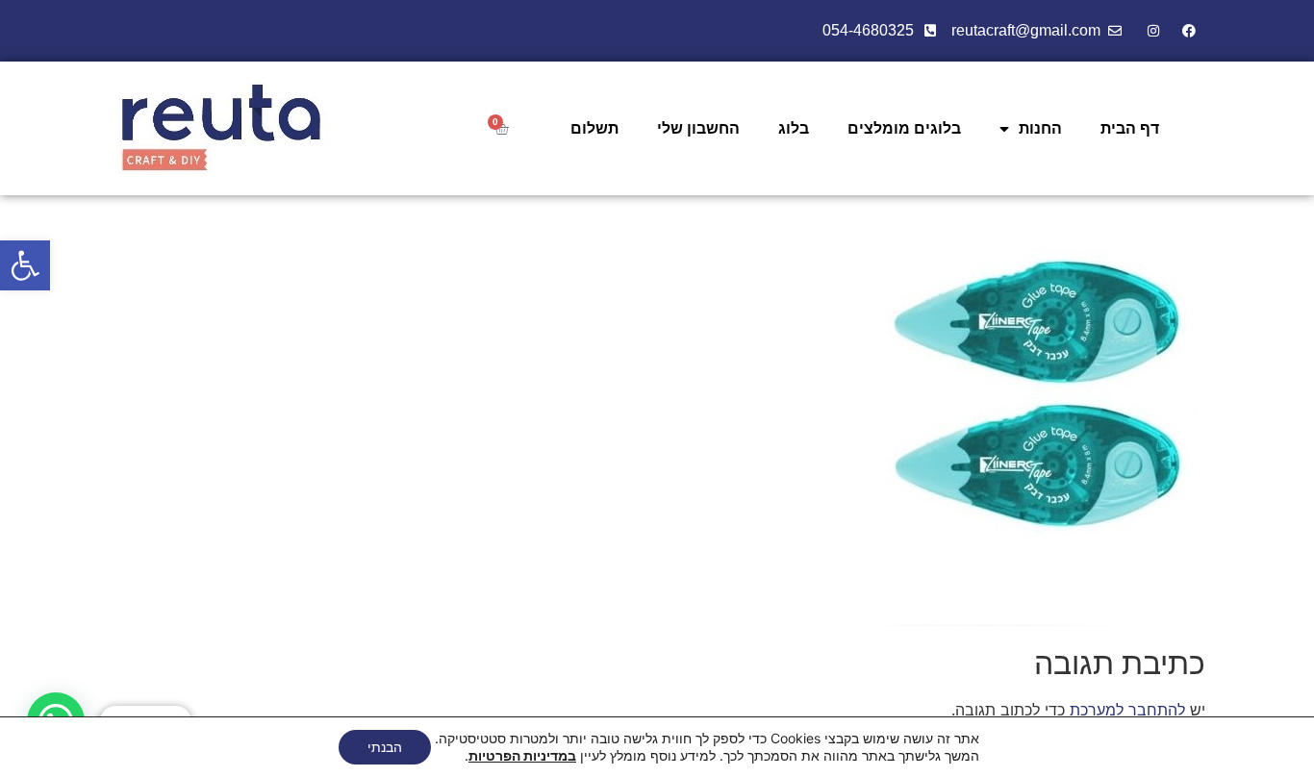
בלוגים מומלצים (904, 128)
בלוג (793, 128)
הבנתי (384, 747)
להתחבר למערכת (1127, 709)
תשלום (594, 128)
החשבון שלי (698, 128)
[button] (25, 265)
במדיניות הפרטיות (522, 755)
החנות (1040, 128)
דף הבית (1129, 128)
